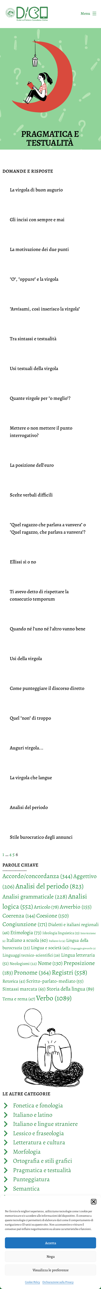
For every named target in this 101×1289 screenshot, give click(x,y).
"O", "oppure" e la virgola (34, 279)
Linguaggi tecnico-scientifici (31, 955)
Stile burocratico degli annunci (41, 837)
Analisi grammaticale (34, 896)
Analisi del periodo (29, 807)
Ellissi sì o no (23, 562)
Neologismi (23, 963)
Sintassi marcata (24, 988)
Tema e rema (18, 998)
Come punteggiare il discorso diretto (47, 688)
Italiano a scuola (27, 940)
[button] (93, 1201)
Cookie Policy (32, 1282)
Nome (50, 963)
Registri (69, 972)
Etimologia (25, 932)
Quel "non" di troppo (30, 718)
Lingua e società (50, 948)
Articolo (46, 906)
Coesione (52, 915)
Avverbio (75, 907)
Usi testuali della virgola (34, 368)
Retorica (13, 981)
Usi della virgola (26, 658)
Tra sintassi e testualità (33, 338)
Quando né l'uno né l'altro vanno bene (47, 628)
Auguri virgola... (26, 748)
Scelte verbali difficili (31, 495)
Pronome (32, 972)
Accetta (50, 1243)
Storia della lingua (70, 988)
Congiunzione (24, 924)
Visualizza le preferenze (51, 1270)
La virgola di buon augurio (36, 189)
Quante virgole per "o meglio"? (40, 398)
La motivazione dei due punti (39, 249)
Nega (51, 1256)
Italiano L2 (57, 941)
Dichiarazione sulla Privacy (58, 1282)
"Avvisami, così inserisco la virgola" (45, 309)
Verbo (54, 998)
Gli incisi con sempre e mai (37, 219)
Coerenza (18, 915)
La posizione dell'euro (32, 465)
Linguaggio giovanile (83, 948)
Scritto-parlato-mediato (54, 981)
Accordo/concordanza (37, 876)
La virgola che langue (31, 777)
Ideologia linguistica (60, 932)
